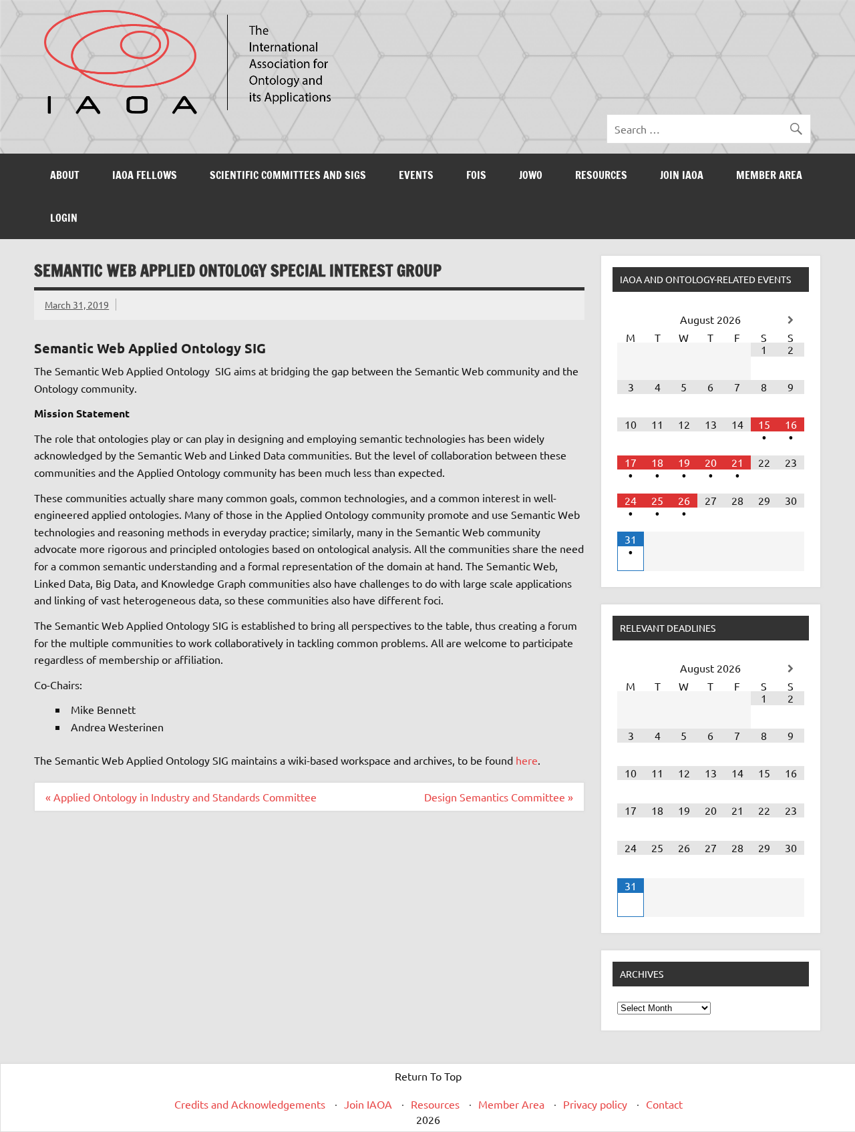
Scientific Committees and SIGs (288, 175)
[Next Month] (791, 320)
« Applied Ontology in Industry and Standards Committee (181, 796)
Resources (601, 175)
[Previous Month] (630, 320)
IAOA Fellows (144, 175)
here (527, 760)
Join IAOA (681, 175)
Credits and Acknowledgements (249, 1104)
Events (416, 175)
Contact (664, 1104)
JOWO (530, 175)
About (64, 175)
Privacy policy (595, 1104)
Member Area (769, 175)
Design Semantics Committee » (498, 796)
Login (63, 217)
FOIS (476, 175)
